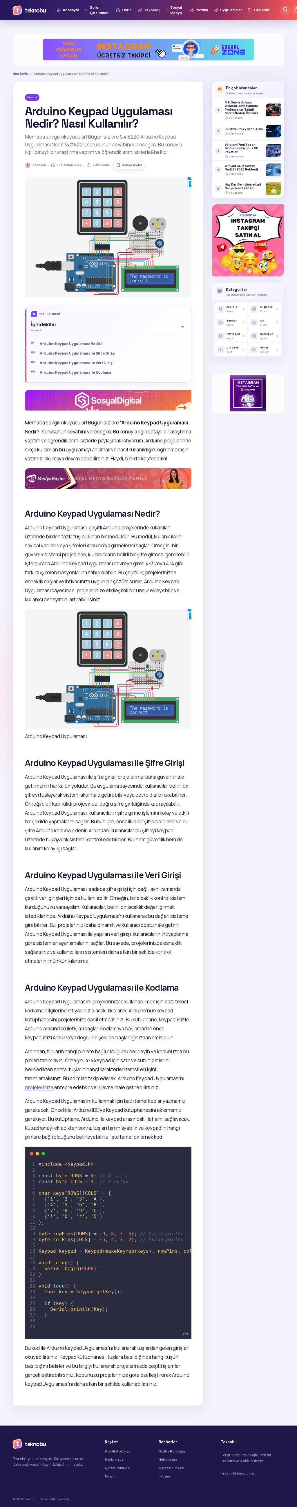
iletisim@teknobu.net (238, 1473)
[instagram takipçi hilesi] (148, 49)
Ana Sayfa (20, 74)
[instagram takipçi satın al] (108, 408)
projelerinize (39, 1087)
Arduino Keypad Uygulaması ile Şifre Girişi (77, 353)
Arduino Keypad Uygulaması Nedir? (71, 343)
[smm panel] (108, 487)
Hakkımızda (114, 1459)
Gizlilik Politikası (118, 1451)
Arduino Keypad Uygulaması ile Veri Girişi (77, 362)
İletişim (110, 1476)
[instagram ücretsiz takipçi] (248, 240)
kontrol (163, 952)
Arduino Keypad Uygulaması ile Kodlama (75, 372)
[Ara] (285, 10)
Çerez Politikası (118, 1468)
